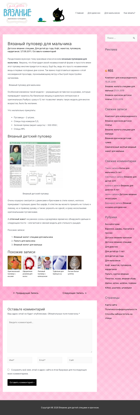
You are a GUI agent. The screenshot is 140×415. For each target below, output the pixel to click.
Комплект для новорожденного (121, 77)
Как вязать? (129, 13)
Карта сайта (111, 305)
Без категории (112, 224)
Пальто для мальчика (24, 241)
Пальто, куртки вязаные (117, 274)
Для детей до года (44, 48)
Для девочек (94, 13)
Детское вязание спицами (21, 48)
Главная (79, 13)
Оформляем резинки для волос (27, 273)
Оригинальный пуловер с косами (14, 273)
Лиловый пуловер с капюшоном (42, 273)
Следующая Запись (75, 293)
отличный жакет (18, 219)
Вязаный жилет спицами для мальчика (33, 237)
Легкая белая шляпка (73, 272)
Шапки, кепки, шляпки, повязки (120, 283)
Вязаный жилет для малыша (28, 244)
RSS (110, 70)
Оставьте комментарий (44, 51)
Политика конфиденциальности (121, 309)
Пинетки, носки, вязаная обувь (120, 278)
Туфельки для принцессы (58, 272)
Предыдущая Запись (25, 293)
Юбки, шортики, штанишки (118, 287)
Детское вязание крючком (118, 237)
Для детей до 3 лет (115, 251)
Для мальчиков (112, 13)
